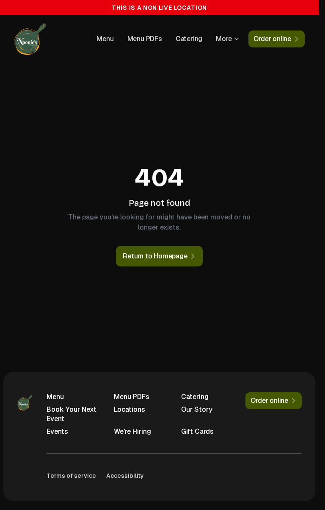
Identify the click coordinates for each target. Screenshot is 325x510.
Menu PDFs (144, 38)
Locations (129, 409)
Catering (189, 38)
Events (57, 431)
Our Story (196, 409)
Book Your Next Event (71, 414)
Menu (104, 38)
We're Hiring (132, 431)
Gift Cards (197, 431)
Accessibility (125, 476)
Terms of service (71, 476)
